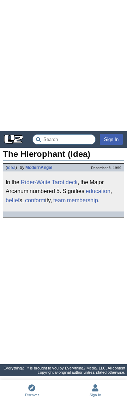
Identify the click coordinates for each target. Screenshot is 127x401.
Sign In (111, 139)
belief (12, 200)
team (59, 200)
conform (35, 200)
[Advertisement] (63, 65)
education (98, 191)
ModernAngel (38, 167)
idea (11, 167)
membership (82, 200)
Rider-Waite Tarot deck (49, 182)
